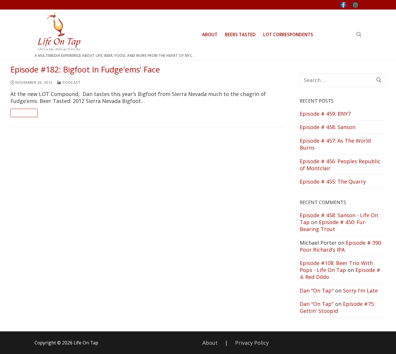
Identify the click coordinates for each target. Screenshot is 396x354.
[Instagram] (355, 5)
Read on (24, 112)
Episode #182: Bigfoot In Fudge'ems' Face (85, 70)
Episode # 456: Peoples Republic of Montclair (340, 165)
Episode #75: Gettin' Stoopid (337, 307)
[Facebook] (343, 5)
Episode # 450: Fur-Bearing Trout (333, 226)
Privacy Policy (252, 342)
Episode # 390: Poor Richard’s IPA (341, 246)
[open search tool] (359, 34)
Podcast (70, 82)
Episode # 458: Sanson (327, 127)
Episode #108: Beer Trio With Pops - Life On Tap (336, 266)
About (210, 342)
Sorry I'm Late (360, 290)
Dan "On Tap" (317, 290)
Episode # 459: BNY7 (325, 113)
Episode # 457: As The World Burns (335, 144)
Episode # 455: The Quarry (333, 181)
